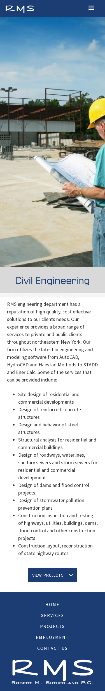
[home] (19, 8)
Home (52, 604)
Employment (52, 637)
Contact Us (52, 648)
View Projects (48, 575)
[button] (91, 8)
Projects (52, 626)
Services (52, 615)
